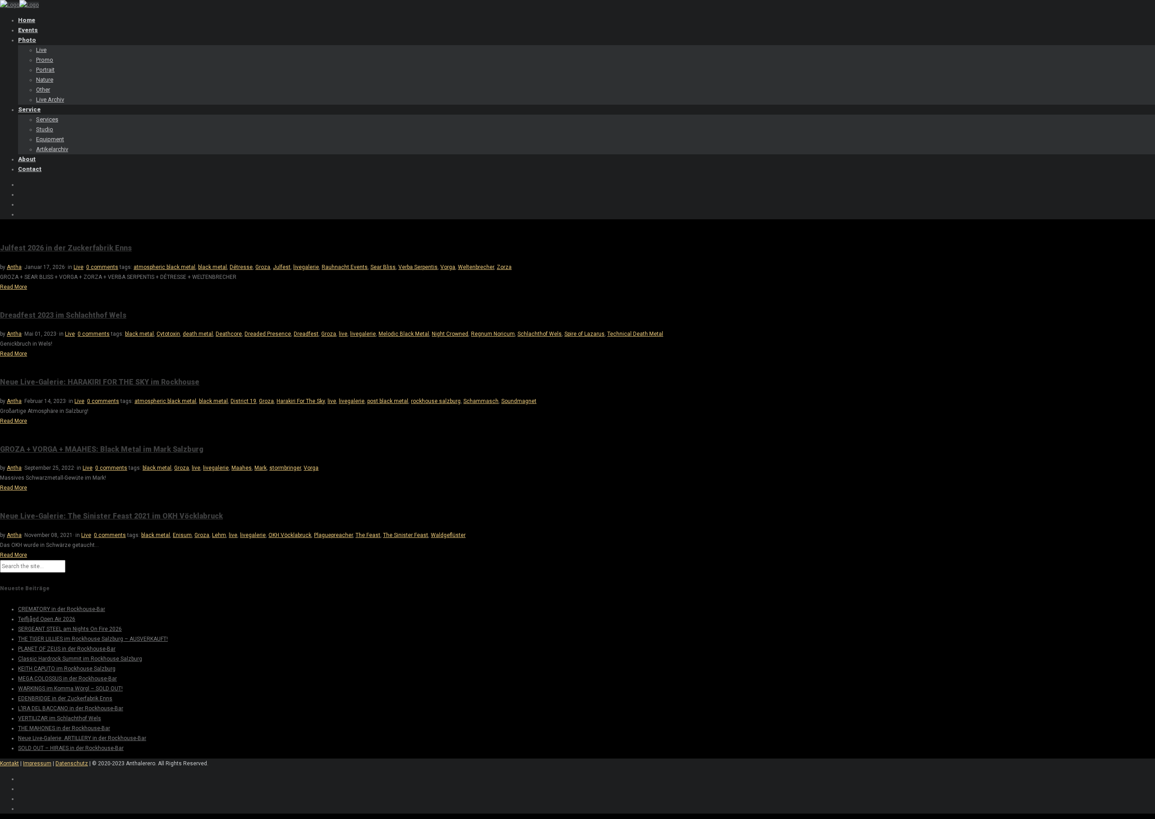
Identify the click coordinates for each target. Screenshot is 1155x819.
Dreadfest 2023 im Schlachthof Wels (63, 315)
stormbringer (285, 468)
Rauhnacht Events (345, 267)
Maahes (241, 468)
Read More (13, 287)
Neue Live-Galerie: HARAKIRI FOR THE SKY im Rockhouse (99, 382)
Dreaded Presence (268, 334)
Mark (260, 468)
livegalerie (306, 267)
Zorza (504, 267)
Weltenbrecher (476, 267)
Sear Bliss (383, 267)
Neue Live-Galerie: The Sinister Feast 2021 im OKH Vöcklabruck (111, 516)
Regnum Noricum (493, 334)
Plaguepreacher (333, 535)
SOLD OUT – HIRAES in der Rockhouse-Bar (71, 748)
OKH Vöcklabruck (289, 535)
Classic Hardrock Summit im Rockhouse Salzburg (80, 659)
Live (78, 267)
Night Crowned (450, 334)
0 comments (102, 267)
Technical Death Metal (635, 334)
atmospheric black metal (164, 267)
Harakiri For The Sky (301, 401)
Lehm (219, 535)
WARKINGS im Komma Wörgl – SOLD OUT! (70, 688)
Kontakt (9, 763)
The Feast (368, 535)
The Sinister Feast (405, 535)
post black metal (387, 401)
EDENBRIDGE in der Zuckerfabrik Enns (65, 698)
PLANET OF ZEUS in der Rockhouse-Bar (67, 649)
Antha (14, 267)
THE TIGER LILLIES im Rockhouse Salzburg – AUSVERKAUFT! (93, 639)
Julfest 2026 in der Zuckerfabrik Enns (66, 248)
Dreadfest (306, 334)
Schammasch (481, 401)
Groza (262, 267)
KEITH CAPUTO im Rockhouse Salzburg (67, 669)
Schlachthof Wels (539, 334)
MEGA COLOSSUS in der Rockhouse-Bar (67, 679)
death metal (198, 334)
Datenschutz (71, 763)
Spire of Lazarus (584, 334)
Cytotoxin (168, 334)
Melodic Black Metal (404, 334)
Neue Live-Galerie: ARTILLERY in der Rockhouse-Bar (82, 738)
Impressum (37, 763)
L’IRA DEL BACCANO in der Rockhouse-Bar (70, 708)
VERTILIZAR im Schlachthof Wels (59, 718)
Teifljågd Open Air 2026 (46, 619)
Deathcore (229, 334)
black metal (212, 267)
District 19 (243, 401)
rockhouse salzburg (436, 401)
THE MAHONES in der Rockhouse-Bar (64, 728)
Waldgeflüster (448, 535)
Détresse (241, 267)
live (343, 334)
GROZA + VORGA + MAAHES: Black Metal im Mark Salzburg (101, 449)
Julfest (282, 267)
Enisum (182, 535)
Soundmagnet (518, 401)
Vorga (447, 267)
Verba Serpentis (418, 267)
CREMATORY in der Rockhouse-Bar (61, 609)
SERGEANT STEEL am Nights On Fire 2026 (70, 629)
